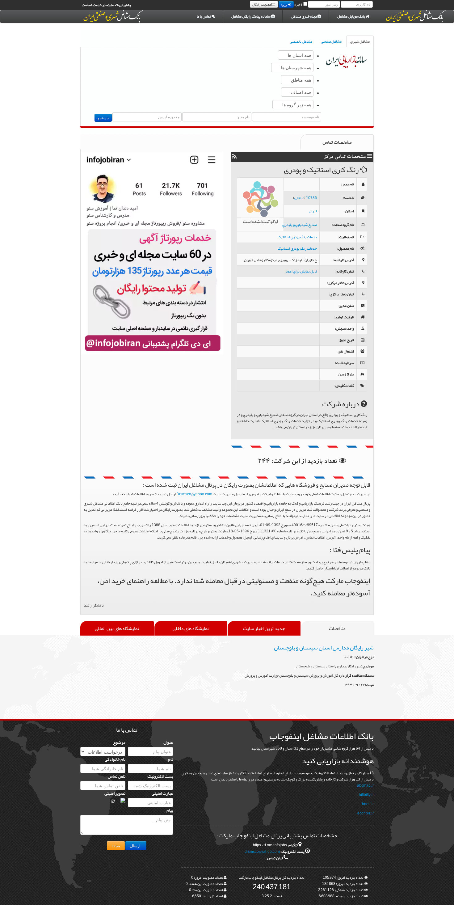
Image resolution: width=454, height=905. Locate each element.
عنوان (168, 742)
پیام (169, 810)
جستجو (103, 117)
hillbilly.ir (366, 794)
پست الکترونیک (160, 776)
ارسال (136, 845)
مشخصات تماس (337, 142)
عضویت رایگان (261, 4)
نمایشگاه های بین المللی (117, 628)
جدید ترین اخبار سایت (264, 628)
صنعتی (299, 197)
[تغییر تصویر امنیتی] (113, 801)
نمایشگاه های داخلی (191, 628)
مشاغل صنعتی (331, 41)
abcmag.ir (365, 785)
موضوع (119, 742)
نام (170, 759)
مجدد (115, 845)
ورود (284, 4)
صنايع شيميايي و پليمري (299, 224)
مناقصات (337, 628)
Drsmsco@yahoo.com (194, 494)
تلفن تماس (116, 776)
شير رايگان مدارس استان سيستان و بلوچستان (324, 647)
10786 (311, 197)
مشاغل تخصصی (301, 41)
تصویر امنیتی (114, 793)
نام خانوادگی (115, 759)
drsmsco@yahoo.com (262, 851)
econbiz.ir (365, 813)
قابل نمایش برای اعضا (301, 271)
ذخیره (298, 4)
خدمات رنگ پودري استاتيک (297, 237)
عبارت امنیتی (162, 793)
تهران (313, 211)
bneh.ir (368, 804)
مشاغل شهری (360, 41)
